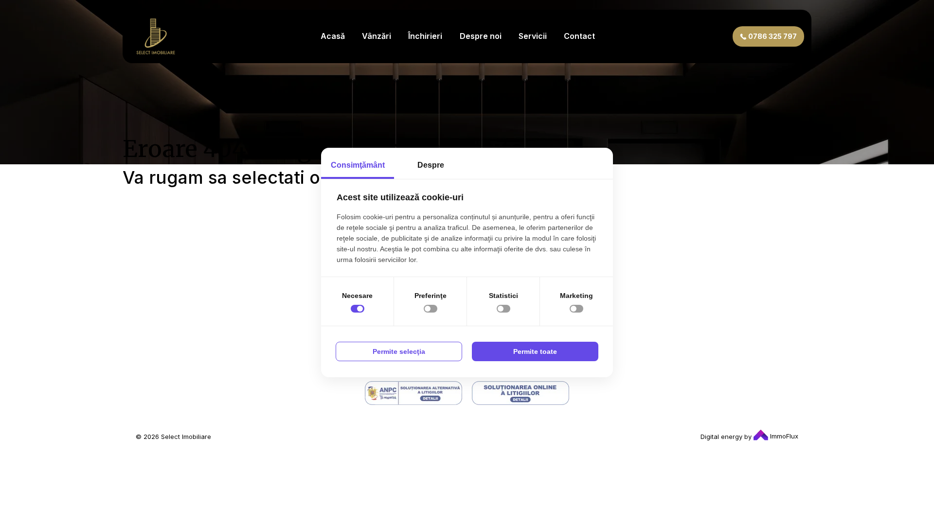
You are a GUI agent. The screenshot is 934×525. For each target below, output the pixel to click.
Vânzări (376, 36)
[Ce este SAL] (413, 393)
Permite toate (535, 351)
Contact (579, 36)
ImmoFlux (783, 436)
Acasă (333, 36)
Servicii (533, 36)
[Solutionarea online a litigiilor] (520, 393)
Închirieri (425, 36)
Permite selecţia (399, 351)
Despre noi (481, 36)
